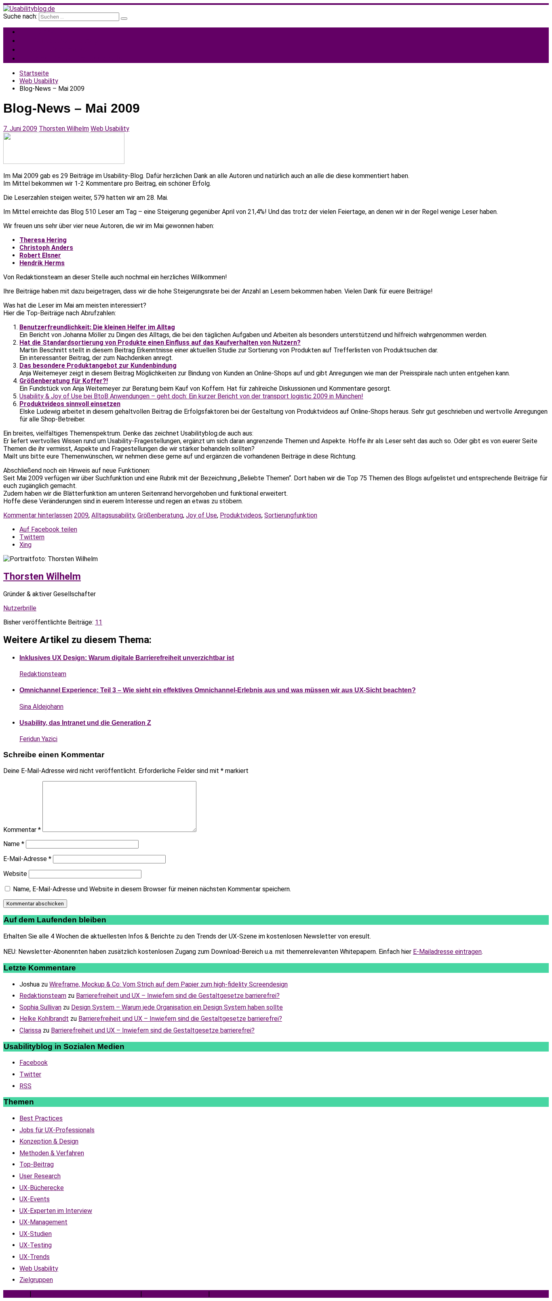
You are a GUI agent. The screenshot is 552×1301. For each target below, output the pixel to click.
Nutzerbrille (19, 608)
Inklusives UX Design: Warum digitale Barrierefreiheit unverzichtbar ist (126, 657)
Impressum (227, 1294)
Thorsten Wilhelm (64, 128)
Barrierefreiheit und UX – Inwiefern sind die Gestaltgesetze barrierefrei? (178, 995)
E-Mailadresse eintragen (447, 951)
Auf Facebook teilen (48, 529)
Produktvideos (240, 515)
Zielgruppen (36, 1280)
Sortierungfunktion (290, 515)
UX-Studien (35, 1234)
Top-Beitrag (36, 1164)
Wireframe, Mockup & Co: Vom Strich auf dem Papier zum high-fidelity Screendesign (168, 984)
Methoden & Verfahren (51, 1153)
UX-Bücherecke (41, 1188)
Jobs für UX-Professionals (77, 58)
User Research (40, 1176)
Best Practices (41, 1118)
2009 (81, 515)
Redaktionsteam (42, 674)
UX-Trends (34, 1257)
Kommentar (22, 830)
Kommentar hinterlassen (37, 515)
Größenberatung (160, 515)
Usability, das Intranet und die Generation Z (85, 722)
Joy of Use (201, 515)
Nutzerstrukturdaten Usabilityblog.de (86, 1294)
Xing (25, 545)
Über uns (15, 1294)
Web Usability (110, 128)
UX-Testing (35, 1245)
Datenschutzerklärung (175, 1294)
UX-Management (43, 1222)
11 (98, 622)
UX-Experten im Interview (55, 1211)
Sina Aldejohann (41, 706)
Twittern (31, 537)
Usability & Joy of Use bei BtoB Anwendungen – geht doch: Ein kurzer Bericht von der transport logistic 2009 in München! (191, 396)
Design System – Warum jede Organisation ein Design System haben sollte (177, 1007)
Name (13, 844)
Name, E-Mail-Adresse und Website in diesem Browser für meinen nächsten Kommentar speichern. (152, 889)
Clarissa (30, 1030)
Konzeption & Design (48, 1141)
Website (15, 874)
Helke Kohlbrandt (44, 1018)
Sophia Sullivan (40, 1007)
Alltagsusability (113, 515)
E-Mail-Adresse (27, 859)
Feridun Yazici (38, 739)
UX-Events (34, 1199)
